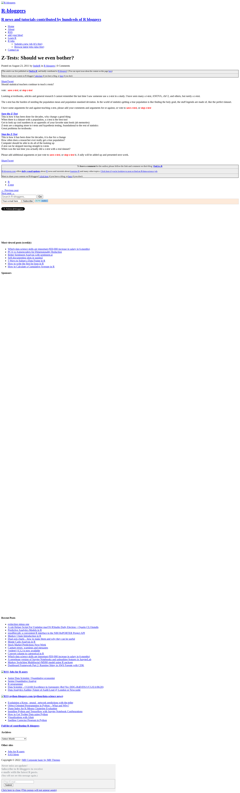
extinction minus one (18, 624)
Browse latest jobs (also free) (29, 46)
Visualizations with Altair (21, 717)
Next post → (8, 193)
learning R (75, 171)
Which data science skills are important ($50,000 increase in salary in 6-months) (49, 249)
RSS (10, 32)
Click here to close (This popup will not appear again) (29, 790)
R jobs (11, 41)
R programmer (15, 684)
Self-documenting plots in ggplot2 (25, 257)
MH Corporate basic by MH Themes (41, 760)
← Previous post (9, 190)
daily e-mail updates (31, 171)
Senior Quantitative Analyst (22, 681)
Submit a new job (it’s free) (28, 44)
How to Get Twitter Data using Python (28, 714)
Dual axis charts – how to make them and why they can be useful (41, 638)
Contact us (13, 49)
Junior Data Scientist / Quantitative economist (31, 678)
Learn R (12, 38)
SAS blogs (13, 754)
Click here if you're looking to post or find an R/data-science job (129, 171)
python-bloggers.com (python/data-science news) (36, 696)
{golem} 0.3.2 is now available (24, 650)
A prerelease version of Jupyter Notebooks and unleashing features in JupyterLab (49, 659)
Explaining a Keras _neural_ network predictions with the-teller (40, 702)
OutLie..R (33, 71)
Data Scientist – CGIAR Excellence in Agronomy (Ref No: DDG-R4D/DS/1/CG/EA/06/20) (56, 687)
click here (38, 76)
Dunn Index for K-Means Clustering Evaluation (32, 708)
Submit (8, 785)
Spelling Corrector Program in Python (27, 720)
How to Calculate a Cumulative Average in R (31, 266)
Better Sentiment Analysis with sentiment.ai (30, 254)
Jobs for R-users (18, 671)
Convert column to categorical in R (26, 653)
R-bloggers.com (9, 171)
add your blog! (15, 35)
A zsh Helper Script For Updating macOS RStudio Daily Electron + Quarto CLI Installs (53, 627)
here (110, 71)
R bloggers (49, 65)
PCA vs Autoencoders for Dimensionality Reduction (35, 252)
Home (11, 26)
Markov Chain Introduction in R (24, 636)
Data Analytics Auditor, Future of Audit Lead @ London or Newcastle (44, 690)
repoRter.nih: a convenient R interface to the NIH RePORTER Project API (46, 633)
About (11, 29)
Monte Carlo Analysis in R (21, 641)
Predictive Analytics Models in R (25, 630)
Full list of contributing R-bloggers (20, 725)
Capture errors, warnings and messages (28, 647)
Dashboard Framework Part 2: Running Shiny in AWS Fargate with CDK (46, 665)
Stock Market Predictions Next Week (27, 644)
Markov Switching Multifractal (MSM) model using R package (40, 662)
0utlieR (36, 65)
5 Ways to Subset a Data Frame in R (26, 260)
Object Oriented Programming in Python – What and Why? (38, 705)
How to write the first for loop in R (26, 263)
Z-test (11, 184)
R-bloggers (62, 71)
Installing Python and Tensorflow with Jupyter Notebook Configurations (45, 711)
